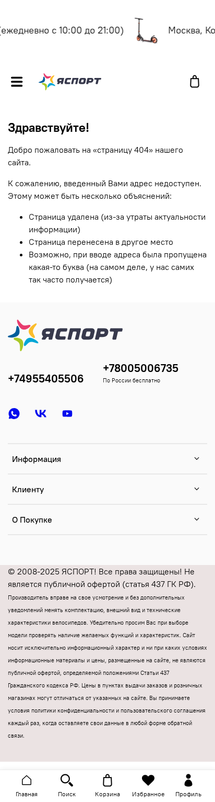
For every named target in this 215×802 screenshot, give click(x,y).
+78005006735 (140, 368)
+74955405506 (46, 378)
